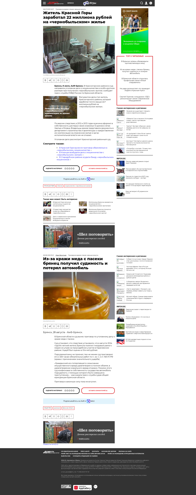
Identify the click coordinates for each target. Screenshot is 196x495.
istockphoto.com (49, 321)
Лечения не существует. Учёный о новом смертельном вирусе (138, 112)
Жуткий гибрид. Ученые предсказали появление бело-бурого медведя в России (139, 298)
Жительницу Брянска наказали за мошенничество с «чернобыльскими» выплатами (101, 204)
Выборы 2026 (65, 456)
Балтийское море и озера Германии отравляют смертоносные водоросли (139, 332)
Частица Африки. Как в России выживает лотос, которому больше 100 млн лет (138, 268)
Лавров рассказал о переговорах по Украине (138, 310)
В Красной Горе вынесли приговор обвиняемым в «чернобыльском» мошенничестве (82, 149)
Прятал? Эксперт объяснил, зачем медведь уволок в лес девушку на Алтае (138, 128)
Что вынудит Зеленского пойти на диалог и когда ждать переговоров (138, 184)
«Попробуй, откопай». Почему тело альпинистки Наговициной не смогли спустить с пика (138, 150)
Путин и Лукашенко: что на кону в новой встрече (138, 317)
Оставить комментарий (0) (98, 168)
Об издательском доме (69, 451)
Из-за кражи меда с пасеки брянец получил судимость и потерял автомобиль (134, 71)
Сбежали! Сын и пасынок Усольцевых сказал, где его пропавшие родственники (139, 120)
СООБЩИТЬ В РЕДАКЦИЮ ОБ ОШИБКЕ (85, 456)
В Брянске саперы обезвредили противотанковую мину (134, 62)
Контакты (95, 451)
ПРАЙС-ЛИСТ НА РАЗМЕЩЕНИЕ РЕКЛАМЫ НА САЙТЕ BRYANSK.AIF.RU (83, 453)
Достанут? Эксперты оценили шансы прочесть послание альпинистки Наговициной (139, 142)
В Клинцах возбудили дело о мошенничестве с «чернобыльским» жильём (80, 153)
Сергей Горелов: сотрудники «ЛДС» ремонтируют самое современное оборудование (135, 99)
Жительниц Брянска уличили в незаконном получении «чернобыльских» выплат (100, 211)
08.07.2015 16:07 (48, 9)
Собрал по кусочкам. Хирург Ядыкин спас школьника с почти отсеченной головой (139, 261)
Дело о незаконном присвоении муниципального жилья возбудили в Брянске (64, 218)
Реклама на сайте (125, 451)
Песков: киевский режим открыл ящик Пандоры (137, 162)
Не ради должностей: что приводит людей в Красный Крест (135, 90)
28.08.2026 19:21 (48, 255)
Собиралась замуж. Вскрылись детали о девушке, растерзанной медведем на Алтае (138, 283)
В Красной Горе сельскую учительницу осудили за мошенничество (62, 204)
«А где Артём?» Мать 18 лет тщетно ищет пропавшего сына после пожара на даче (138, 135)
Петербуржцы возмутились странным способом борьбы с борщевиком (136, 326)
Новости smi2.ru (50, 248)
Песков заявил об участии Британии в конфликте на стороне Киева (139, 169)
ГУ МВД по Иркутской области (54, 75)
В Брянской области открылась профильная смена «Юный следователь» (135, 80)
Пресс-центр (85, 451)
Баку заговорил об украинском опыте (137, 192)
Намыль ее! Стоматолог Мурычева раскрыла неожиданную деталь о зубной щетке (138, 276)
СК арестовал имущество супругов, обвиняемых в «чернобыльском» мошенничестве (57, 212)
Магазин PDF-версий (109, 451)
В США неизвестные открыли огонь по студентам (138, 340)
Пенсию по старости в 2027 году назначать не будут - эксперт (137, 177)
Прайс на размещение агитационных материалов (126, 453)
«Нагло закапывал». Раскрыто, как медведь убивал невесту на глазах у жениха (139, 290)
